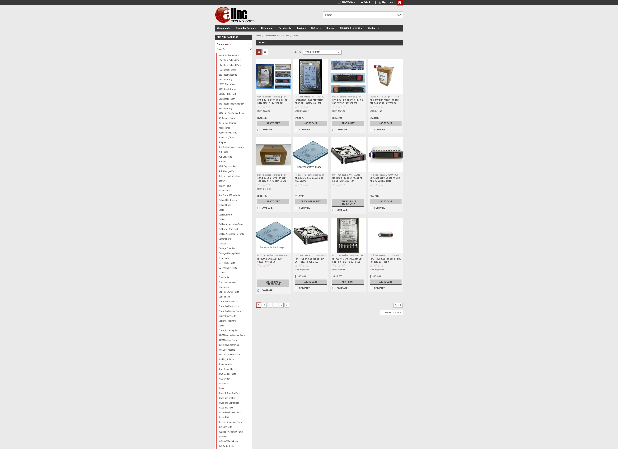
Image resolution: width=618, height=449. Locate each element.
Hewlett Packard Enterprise (268, 97)
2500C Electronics (227, 84)
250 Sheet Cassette (228, 74)
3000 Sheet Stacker (228, 89)
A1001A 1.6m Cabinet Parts (231, 113)
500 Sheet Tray (225, 108)
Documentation (226, 364)
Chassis (222, 272)
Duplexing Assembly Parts (231, 431)
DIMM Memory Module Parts (232, 335)
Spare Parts (222, 49)
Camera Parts (225, 238)
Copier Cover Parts (227, 316)
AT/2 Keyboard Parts (228, 166)
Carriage (222, 243)
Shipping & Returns (350, 28)
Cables (222, 219)
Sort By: (298, 52)
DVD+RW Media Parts (228, 441)
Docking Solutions (227, 359)
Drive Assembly (226, 369)
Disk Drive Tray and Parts (230, 354)
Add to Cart (273, 123)
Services (301, 28)
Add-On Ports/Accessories (231, 147)
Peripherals (285, 28)
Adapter (222, 142)
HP (296, 97)
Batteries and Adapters (229, 176)
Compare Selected (392, 313)
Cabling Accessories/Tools (231, 234)
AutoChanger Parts (227, 171)
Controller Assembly (228, 301)
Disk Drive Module (227, 349)
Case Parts (224, 258)
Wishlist (368, 2)
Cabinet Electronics (228, 200)
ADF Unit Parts (225, 156)
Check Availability (311, 201)
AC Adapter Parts (227, 118)
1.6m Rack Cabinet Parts (230, 65)
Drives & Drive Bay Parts (229, 393)
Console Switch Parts (229, 291)
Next (397, 305)
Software (316, 28)
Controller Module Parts (230, 311)
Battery (222, 180)
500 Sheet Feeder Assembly (231, 103)
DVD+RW (223, 436)
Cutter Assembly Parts (229, 330)
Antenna (222, 161)
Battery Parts (225, 185)
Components (223, 28)
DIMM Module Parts (228, 340)
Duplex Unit (224, 417)
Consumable (224, 296)
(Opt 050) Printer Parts (229, 55)
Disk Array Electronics (229, 345)
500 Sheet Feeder (227, 98)
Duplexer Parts (225, 427)
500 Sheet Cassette (228, 94)
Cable (221, 209)
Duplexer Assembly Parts (230, 422)
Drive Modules (225, 378)
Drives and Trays (226, 407)
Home (258, 36)
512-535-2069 (348, 2)
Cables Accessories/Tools (231, 224)
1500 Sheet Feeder (227, 70)
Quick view (273, 92)
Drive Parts (224, 383)
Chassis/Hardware (227, 282)
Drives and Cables (227, 398)
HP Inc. (298, 175)
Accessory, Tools (226, 137)
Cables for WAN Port (228, 229)
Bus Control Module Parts (231, 195)
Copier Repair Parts (227, 320)
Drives (221, 388)
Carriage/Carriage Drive (229, 253)
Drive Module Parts (227, 373)
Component (224, 287)
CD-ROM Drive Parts (228, 267)
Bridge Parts (224, 190)
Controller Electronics (229, 306)
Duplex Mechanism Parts (230, 412)
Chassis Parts (225, 277)
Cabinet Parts (225, 205)
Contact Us (373, 28)
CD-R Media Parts (227, 262)
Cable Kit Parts (225, 214)
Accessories (224, 127)
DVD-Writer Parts (226, 446)
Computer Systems (246, 28)
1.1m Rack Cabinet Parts (230, 60)
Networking (267, 28)
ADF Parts (223, 152)
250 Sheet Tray (225, 79)
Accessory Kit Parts (228, 132)
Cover (221, 325)
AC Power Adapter (227, 123)
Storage (330, 28)
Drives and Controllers (229, 402)
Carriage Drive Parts (228, 248)
